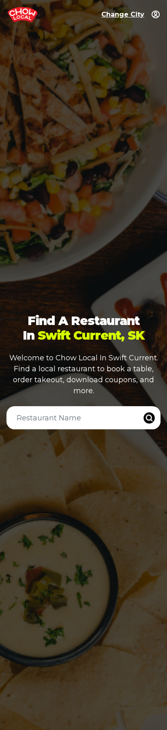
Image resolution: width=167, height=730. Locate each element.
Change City (122, 14)
